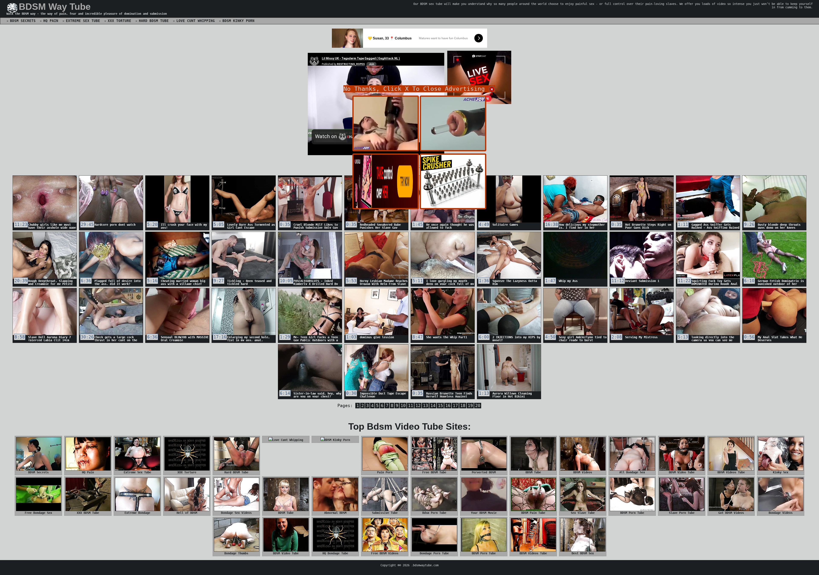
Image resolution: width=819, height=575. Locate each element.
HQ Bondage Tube (335, 553)
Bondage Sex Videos (236, 512)
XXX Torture (119, 21)
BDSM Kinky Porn (238, 21)
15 (440, 405)
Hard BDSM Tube (154, 21)
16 (447, 405)
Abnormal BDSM (335, 512)
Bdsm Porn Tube (434, 512)
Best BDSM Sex (583, 553)
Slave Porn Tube (681, 512)
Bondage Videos (781, 512)
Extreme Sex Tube (83, 21)
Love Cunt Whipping (195, 21)
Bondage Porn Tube (434, 553)
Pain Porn (384, 472)
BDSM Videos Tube (731, 472)
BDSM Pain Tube (533, 512)
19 (470, 405)
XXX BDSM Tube (88, 512)
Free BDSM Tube (434, 472)
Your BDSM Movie (484, 512)
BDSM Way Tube (55, 6)
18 (462, 405)
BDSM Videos (582, 472)
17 (455, 405)
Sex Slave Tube (583, 512)
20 (477, 405)
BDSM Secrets (23, 21)
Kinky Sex (780, 472)
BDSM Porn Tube (632, 512)
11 (410, 405)
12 (418, 405)
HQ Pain (50, 21)
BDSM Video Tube (681, 472)
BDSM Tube (533, 472)
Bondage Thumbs (236, 553)
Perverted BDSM (484, 472)
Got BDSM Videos (731, 512)
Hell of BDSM (187, 512)
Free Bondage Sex (38, 512)
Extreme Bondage (137, 512)
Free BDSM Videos (384, 553)
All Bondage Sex (632, 472)
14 (433, 405)
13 (425, 405)
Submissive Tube (385, 512)
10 (403, 405)
